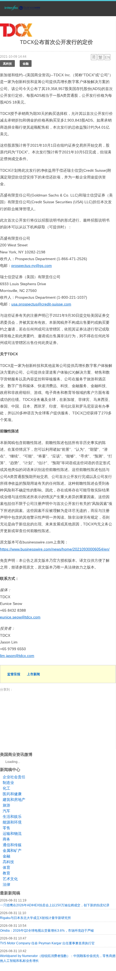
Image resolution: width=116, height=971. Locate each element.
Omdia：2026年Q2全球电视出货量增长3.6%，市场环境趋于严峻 (47, 930)
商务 (6, 839)
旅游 (6, 805)
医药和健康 (12, 794)
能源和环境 (12, 822)
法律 (6, 884)
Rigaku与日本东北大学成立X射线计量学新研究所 (35, 918)
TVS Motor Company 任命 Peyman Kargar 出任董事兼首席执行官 (47, 943)
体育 (6, 867)
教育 (6, 873)
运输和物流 (12, 833)
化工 (6, 788)
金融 (26, 63)
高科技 (7, 63)
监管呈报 (13, 674)
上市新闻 (33, 674)
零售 (6, 828)
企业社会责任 (14, 777)
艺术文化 (10, 879)
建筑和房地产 (14, 799)
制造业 (8, 782)
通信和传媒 (12, 845)
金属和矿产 (12, 850)
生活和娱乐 (12, 816)
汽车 (6, 811)
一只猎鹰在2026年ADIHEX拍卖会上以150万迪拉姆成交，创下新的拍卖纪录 (55, 905)
